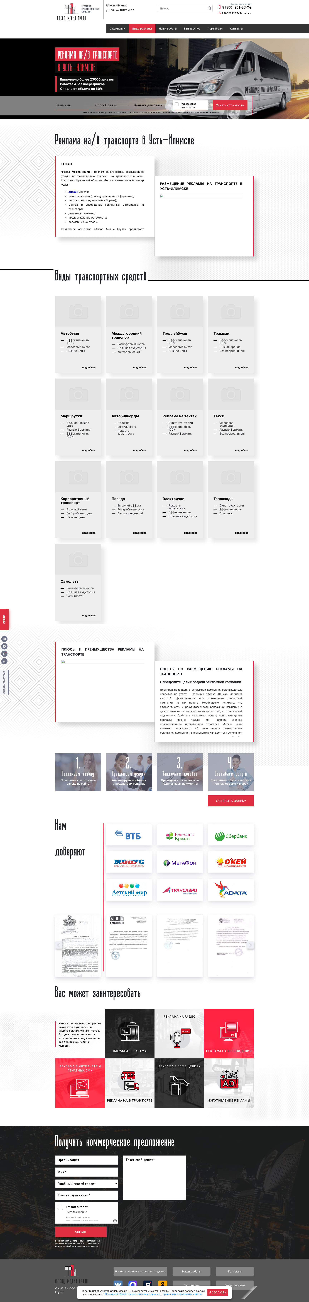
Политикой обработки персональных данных (132, 1294)
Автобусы (70, 333)
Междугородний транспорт (127, 335)
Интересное (192, 28)
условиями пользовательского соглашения (151, 112)
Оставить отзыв (4, 682)
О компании (117, 28)
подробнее (88, 367)
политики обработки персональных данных (197, 112)
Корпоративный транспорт (75, 501)
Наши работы (168, 28)
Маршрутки (71, 416)
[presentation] (58, 945)
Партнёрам (215, 28)
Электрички (173, 499)
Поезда (118, 499)
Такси (219, 416)
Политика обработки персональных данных (140, 1271)
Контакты (236, 28)
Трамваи (221, 333)
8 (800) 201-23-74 (236, 7)
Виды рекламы (142, 28)
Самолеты (70, 581)
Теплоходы (223, 499)
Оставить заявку (231, 801)
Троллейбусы (175, 333)
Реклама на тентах (180, 416)
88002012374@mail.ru (236, 13)
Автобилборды (125, 416)
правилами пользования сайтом (182, 1294)
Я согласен (217, 1292)
